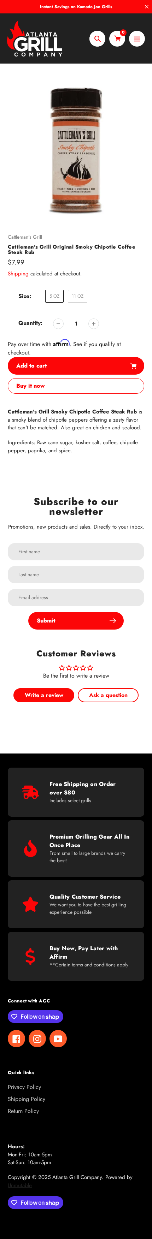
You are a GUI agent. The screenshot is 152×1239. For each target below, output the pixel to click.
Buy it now (30, 386)
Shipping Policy (26, 1099)
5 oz (54, 296)
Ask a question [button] (108, 695)
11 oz (77, 296)
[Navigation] (137, 39)
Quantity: (30, 323)
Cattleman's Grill (25, 236)
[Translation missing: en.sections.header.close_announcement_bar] (146, 6)
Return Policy (23, 1111)
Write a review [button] (44, 695)
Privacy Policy (24, 1087)
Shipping (18, 274)
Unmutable (20, 1185)
